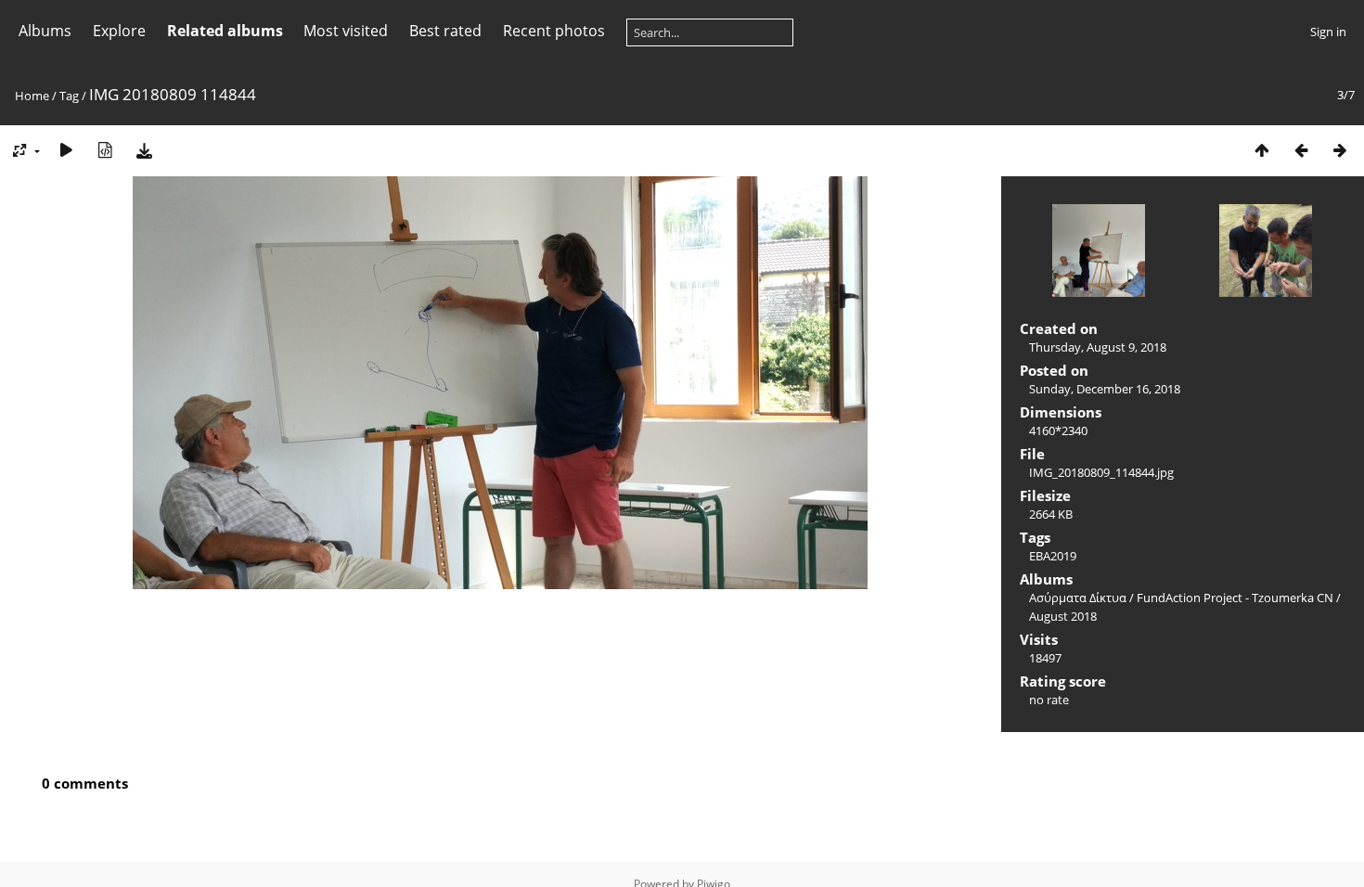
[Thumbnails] (1261, 150)
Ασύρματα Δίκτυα (1077, 597)
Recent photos (554, 30)
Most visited (345, 30)
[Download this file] (143, 150)
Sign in (1328, 31)
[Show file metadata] (104, 150)
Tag (69, 95)
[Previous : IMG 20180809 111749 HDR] (1300, 150)
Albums (45, 30)
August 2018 (1063, 616)
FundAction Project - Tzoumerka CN (1235, 597)
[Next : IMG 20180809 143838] (1339, 150)
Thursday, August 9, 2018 (1097, 347)
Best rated (445, 30)
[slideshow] (65, 150)
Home (32, 95)
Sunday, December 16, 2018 (1104, 388)
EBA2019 (1052, 555)
